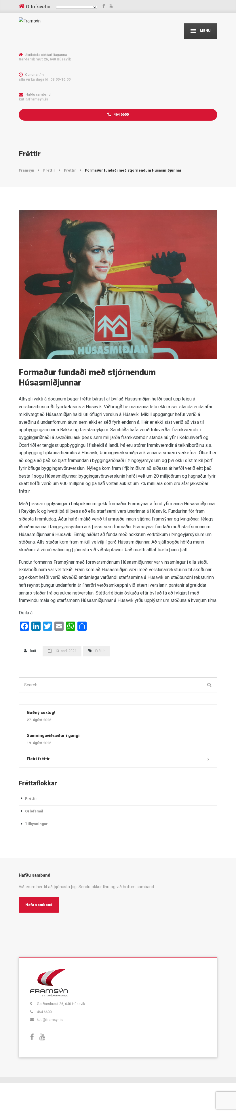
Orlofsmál (34, 811)
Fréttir (100, 651)
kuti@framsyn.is (50, 1019)
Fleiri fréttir (38, 759)
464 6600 (121, 114)
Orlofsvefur (38, 7)
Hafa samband (38, 905)
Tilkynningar (36, 824)
